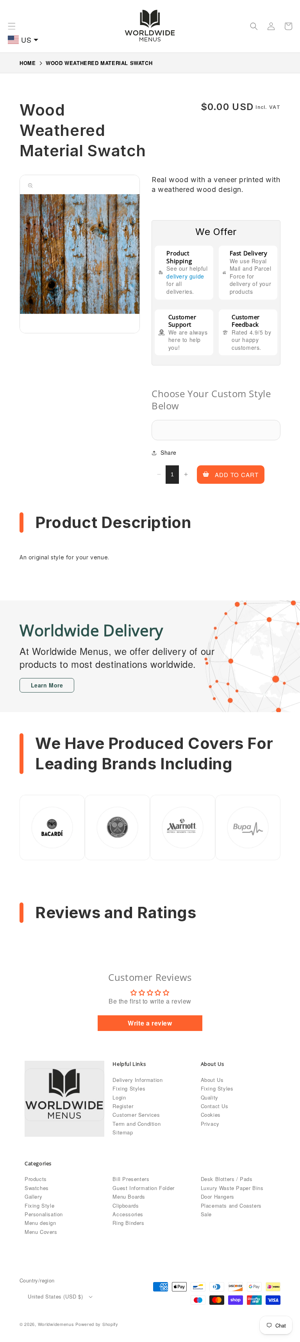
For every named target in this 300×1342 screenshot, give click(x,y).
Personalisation (44, 1214)
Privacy (210, 1123)
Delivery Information (137, 1079)
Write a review (150, 1022)
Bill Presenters (130, 1179)
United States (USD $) (55, 1296)
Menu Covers (41, 1231)
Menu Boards (128, 1196)
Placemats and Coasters (231, 1205)
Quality (209, 1097)
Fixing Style (39, 1205)
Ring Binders (128, 1222)
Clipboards (125, 1205)
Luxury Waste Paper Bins (232, 1188)
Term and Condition (136, 1123)
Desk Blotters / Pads (227, 1179)
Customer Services (136, 1114)
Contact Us (215, 1106)
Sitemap (122, 1132)
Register (122, 1106)
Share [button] (169, 452)
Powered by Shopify (96, 1324)
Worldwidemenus (56, 1324)
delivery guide (185, 276)
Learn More (47, 685)
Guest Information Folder (143, 1188)
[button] (11, 26)
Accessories (127, 1214)
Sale (206, 1214)
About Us (212, 1079)
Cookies (211, 1114)
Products (36, 1179)
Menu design (40, 1222)
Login (119, 1097)
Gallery (33, 1196)
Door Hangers (217, 1196)
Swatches (37, 1188)
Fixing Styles (128, 1088)
